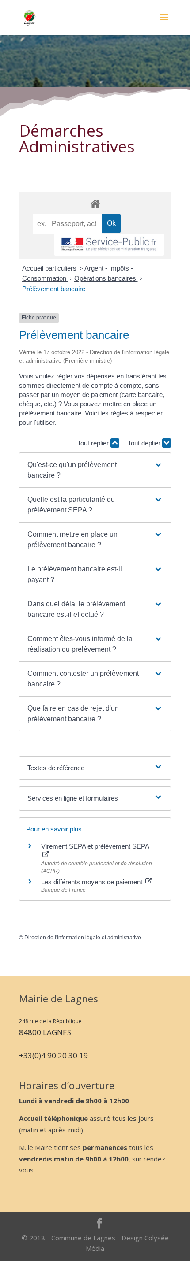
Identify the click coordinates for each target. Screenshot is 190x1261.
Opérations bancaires (106, 278)
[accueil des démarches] (95, 203)
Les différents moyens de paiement (92, 882)
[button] (95, 470)
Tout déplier (145, 443)
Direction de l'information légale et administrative (82, 938)
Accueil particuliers (50, 268)
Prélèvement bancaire (53, 289)
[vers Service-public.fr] (109, 245)
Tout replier (93, 443)
